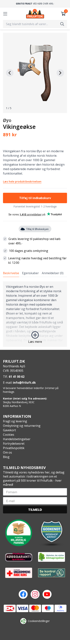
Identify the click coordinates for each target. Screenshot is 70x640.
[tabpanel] (35, 314)
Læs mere (35, 342)
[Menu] (5, 13)
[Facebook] (23, 594)
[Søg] (62, 24)
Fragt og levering (15, 421)
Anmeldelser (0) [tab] (52, 273)
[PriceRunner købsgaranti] (18, 556)
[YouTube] (47, 594)
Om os (7, 452)
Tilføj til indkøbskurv (35, 198)
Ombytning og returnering (22, 426)
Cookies (8, 435)
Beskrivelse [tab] (11, 273)
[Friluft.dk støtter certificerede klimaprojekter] (51, 557)
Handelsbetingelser (16, 439)
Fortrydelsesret (13, 443)
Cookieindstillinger (39, 621)
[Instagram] (35, 594)
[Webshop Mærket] (51, 532)
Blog (6, 457)
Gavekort (9, 430)
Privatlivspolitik (13, 448)
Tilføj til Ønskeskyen (37, 229)
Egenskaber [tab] (30, 273)
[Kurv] (63, 13)
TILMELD (35, 509)
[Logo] (35, 13)
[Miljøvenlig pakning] (18, 532)
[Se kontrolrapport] (51, 572)
